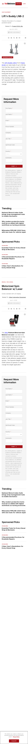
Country (8, 151)
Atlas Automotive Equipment (17, 297)
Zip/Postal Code (10, 145)
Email (7, 120)
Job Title (8, 138)
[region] (14, 737)
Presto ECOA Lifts (17, 26)
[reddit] (16, 38)
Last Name (9, 114)
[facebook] (8, 38)
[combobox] (14, 154)
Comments (8, 157)
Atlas (6, 332)
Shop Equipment (6, 12)
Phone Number (9, 126)
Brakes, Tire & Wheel (7, 282)
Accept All (14, 740)
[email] (19, 38)
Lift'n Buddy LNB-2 (11, 63)
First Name (9, 108)
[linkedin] (11, 38)
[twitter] (14, 38)
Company (8, 132)
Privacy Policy (16, 736)
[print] (25, 38)
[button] (3, 4)
